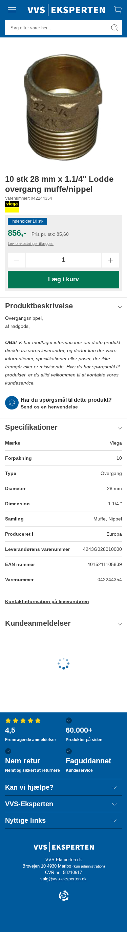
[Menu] (12, 10)
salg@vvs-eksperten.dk (63, 878)
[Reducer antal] (16, 260)
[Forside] (66, 10)
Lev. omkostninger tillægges (31, 244)
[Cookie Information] (64, 896)
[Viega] (12, 207)
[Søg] (114, 27)
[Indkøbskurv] (117, 10)
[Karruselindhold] (63, 107)
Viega (116, 443)
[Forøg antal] (110, 260)
